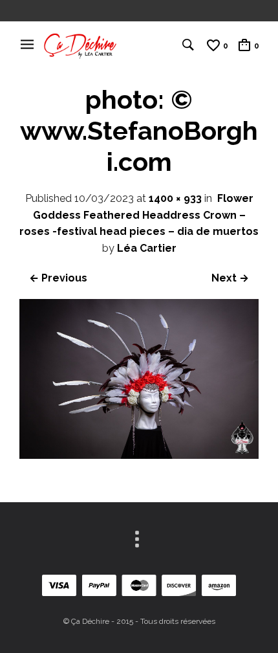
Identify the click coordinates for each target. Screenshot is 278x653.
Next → (230, 278)
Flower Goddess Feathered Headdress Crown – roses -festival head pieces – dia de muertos (139, 215)
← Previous (58, 278)
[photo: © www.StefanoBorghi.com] (139, 455)
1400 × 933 (175, 198)
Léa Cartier (146, 248)
